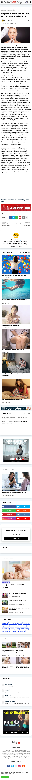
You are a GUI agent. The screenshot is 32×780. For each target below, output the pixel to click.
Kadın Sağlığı (11, 9)
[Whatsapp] (16, 217)
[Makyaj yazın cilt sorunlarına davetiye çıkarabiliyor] (5, 610)
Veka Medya (15, 240)
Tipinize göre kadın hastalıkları (10, 325)
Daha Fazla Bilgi (9, 773)
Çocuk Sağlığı (21, 631)
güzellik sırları (5, 628)
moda (12, 628)
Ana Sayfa (4, 9)
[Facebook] (10, 217)
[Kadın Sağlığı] (16, 481)
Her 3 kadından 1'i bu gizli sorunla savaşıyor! (14, 349)
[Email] (23, 217)
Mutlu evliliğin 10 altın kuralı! (8, 651)
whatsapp (9, 511)
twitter (24, 507)
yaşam (14, 631)
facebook (9, 507)
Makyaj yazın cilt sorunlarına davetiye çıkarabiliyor (19, 608)
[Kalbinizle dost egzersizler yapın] (5, 595)
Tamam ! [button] (5, 777)
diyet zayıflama (22, 626)
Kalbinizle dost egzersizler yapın (17, 593)
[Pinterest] (20, 217)
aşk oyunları (5, 626)
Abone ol (16, 538)
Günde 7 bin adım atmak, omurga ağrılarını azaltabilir (18, 601)
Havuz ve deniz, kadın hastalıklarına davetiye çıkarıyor (14, 300)
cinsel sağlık (13, 626)
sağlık (17, 628)
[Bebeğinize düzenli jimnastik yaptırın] (16, 571)
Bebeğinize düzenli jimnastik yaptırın (13, 586)
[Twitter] (13, 217)
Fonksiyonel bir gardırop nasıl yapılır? (23, 651)
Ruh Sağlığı (26, 623)
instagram (10, 518)
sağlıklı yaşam (24, 628)
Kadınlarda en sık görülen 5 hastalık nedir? (14, 492)
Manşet (20, 623)
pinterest (9, 514)
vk (24, 514)
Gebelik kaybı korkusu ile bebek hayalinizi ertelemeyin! (13, 374)
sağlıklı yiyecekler (6, 631)
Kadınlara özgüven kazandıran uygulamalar (14, 275)
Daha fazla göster (25, 252)
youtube (24, 518)
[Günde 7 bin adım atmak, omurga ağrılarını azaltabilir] (5, 602)
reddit (24, 511)
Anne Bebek (5, 623)
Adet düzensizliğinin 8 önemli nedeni (12, 399)
